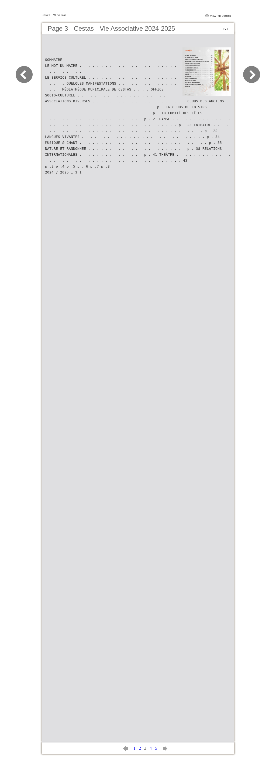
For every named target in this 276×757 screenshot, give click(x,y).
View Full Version (220, 15)
